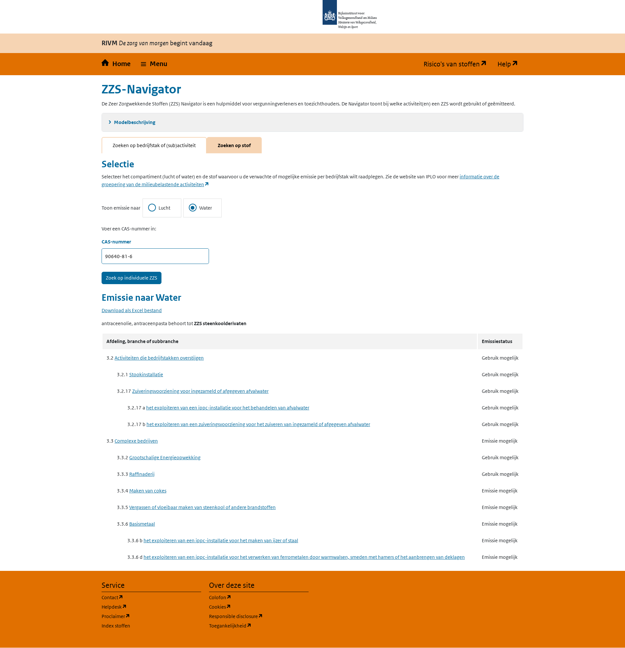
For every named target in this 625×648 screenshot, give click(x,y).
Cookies (251, 606)
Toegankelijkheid (259, 625)
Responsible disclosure (259, 616)
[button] (154, 64)
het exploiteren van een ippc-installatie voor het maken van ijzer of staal (221, 540)
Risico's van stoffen (458, 64)
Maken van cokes (147, 491)
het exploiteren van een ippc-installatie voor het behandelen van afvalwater (227, 408)
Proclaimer (147, 616)
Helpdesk (145, 606)
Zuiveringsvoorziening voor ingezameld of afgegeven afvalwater (200, 391)
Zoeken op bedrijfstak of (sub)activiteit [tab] (154, 145)
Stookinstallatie (146, 374)
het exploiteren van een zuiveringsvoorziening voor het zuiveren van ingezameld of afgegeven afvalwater (258, 424)
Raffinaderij (142, 474)
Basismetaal (142, 524)
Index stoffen (116, 626)
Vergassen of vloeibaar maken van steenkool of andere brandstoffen (202, 507)
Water (205, 208)
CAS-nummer (116, 242)
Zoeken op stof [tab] (234, 145)
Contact (144, 597)
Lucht (164, 208)
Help (510, 64)
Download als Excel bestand (132, 310)
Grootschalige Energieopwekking (165, 457)
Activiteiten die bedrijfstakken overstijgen (159, 358)
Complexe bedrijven (136, 441)
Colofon (251, 597)
